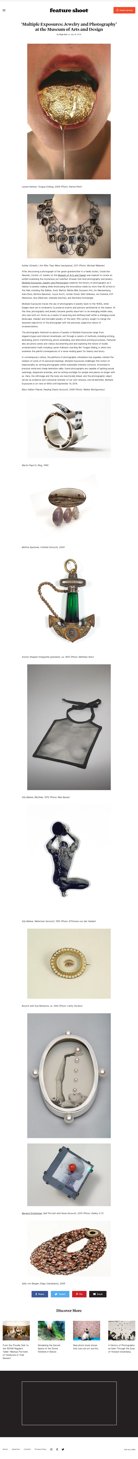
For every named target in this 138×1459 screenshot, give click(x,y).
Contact (27, 1449)
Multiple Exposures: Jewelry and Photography (45, 283)
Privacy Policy (40, 1449)
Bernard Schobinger (32, 1213)
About (5, 1449)
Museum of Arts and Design (72, 275)
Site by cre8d (129, 1449)
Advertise (16, 1449)
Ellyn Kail (63, 34)
